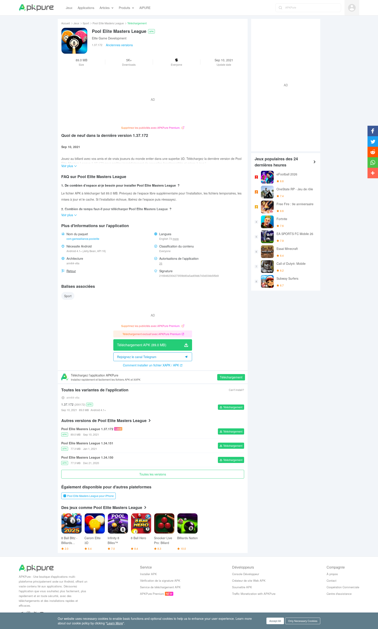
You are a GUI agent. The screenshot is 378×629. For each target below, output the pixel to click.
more (176, 238)
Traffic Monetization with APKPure (253, 594)
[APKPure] (36, 7)
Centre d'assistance (339, 594)
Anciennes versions (119, 45)
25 (160, 263)
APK (151, 31)
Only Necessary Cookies (302, 621)
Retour (71, 271)
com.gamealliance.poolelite (82, 238)
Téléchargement (231, 377)
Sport (86, 23)
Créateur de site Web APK (249, 580)
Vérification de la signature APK (160, 580)
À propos (332, 574)
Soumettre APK (242, 587)
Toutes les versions (152, 474)
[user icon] (352, 8)
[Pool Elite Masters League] (74, 41)
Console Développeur (245, 574)
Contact (331, 580)
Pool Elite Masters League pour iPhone (90, 496)
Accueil (65, 23)
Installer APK (148, 574)
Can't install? (236, 390)
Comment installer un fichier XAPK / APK (151, 365)
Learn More (115, 623)
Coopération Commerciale (343, 587)
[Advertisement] (284, 84)
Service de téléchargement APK (160, 587)
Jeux (76, 23)
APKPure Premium (152, 594)
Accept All (275, 621)
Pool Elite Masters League (108, 23)
